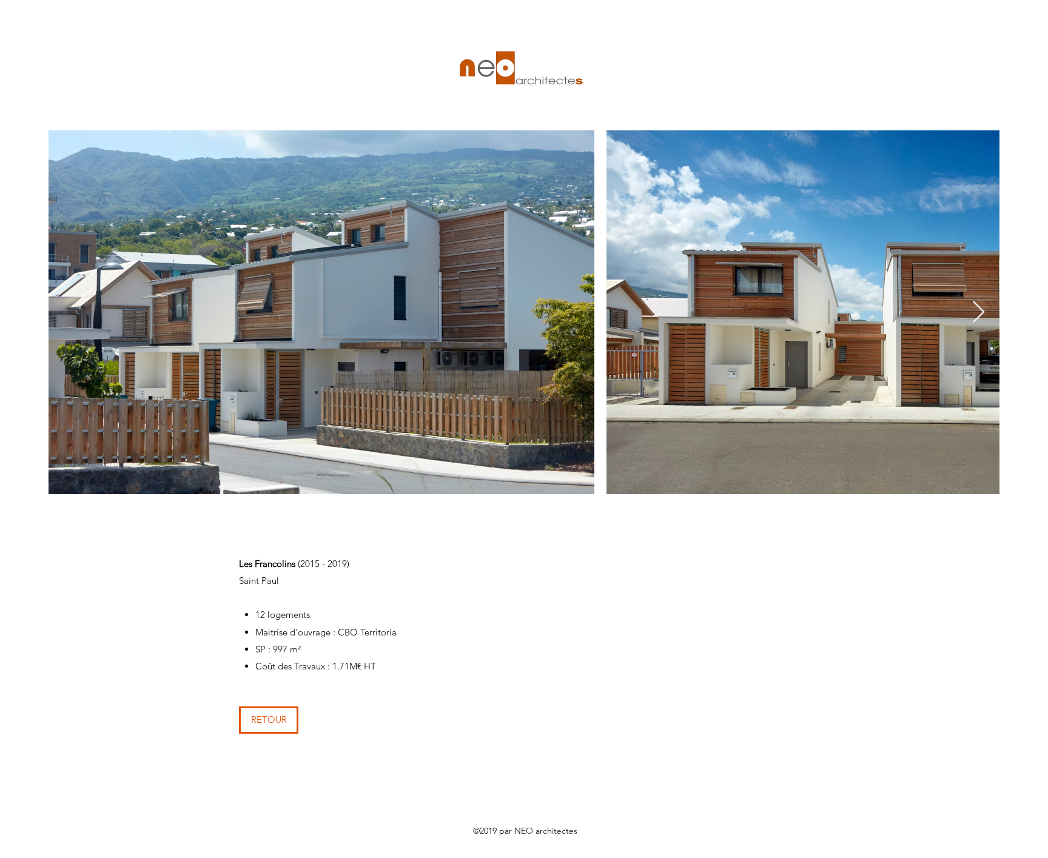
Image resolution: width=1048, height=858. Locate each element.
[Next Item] (979, 312)
